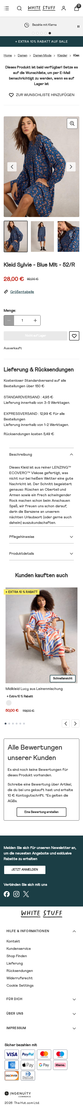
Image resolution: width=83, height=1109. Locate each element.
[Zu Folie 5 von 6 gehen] (20, 724)
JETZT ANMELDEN (25, 869)
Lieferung (14, 963)
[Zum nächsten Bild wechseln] (71, 166)
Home (8, 55)
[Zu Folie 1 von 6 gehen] (5, 724)
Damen (22, 55)
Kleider (62, 55)
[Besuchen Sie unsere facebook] (7, 894)
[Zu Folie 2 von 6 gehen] (9, 724)
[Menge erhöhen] (35, 320)
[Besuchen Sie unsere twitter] (26, 894)
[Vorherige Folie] (66, 723)
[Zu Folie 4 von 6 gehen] (17, 724)
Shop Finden (16, 956)
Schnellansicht (62, 678)
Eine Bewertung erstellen (41, 812)
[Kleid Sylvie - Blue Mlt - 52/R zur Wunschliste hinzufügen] (11, 95)
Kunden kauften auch (41, 575)
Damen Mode (42, 55)
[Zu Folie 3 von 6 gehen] (13, 724)
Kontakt (13, 941)
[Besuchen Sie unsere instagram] (16, 894)
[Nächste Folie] (75, 723)
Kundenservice (18, 949)
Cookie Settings (19, 985)
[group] (41, 166)
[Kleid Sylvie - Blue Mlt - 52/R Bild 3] (69, 236)
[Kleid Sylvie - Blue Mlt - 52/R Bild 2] (42, 236)
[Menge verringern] (9, 320)
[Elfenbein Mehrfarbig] (9, 703)
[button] (41, 292)
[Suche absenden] (19, 8)
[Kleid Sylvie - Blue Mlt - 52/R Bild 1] (16, 236)
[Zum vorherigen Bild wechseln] (12, 166)
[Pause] (78, 26)
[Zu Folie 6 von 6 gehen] (24, 724)
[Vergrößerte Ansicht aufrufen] (72, 123)
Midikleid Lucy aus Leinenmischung (34, 689)
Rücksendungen (19, 971)
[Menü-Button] (6, 8)
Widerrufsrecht (19, 978)
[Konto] (63, 8)
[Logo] (41, 8)
